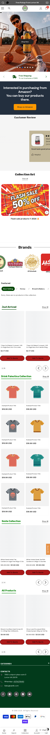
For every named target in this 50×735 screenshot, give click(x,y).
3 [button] (22, 67)
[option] (25, 42)
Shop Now (25, 42)
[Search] (9, 8)
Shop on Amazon (25, 107)
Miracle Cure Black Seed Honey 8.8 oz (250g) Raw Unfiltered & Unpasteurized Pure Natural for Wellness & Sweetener (12, 630)
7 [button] (32, 67)
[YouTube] (29, 694)
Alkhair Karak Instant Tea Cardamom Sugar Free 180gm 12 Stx (12, 560)
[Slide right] (46, 77)
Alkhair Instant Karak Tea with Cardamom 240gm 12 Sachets (36, 560)
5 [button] (27, 67)
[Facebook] (3, 694)
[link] (25, 76)
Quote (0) (48, 549)
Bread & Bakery (38, 289)
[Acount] (41, 8)
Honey (22, 289)
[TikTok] (22, 694)
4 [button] (25, 67)
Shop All (45, 307)
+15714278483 (18, 681)
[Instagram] (9, 694)
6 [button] (30, 67)
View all (25, 179)
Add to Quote (12, 358)
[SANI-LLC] (9, 262)
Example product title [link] (9, 405)
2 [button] (19, 67)
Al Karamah (42, 271)
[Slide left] (39, 368)
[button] (47, 212)
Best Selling (8, 289)
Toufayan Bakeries (25, 267)
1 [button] (17, 67)
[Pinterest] (16, 694)
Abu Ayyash (9, 271)
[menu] (2, 8)
